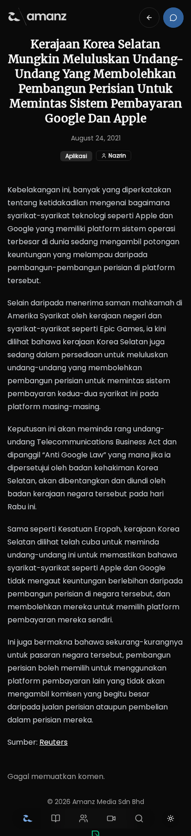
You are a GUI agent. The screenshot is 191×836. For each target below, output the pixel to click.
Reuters (53, 742)
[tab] (28, 818)
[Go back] (149, 17)
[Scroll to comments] (173, 17)
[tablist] (83, 818)
